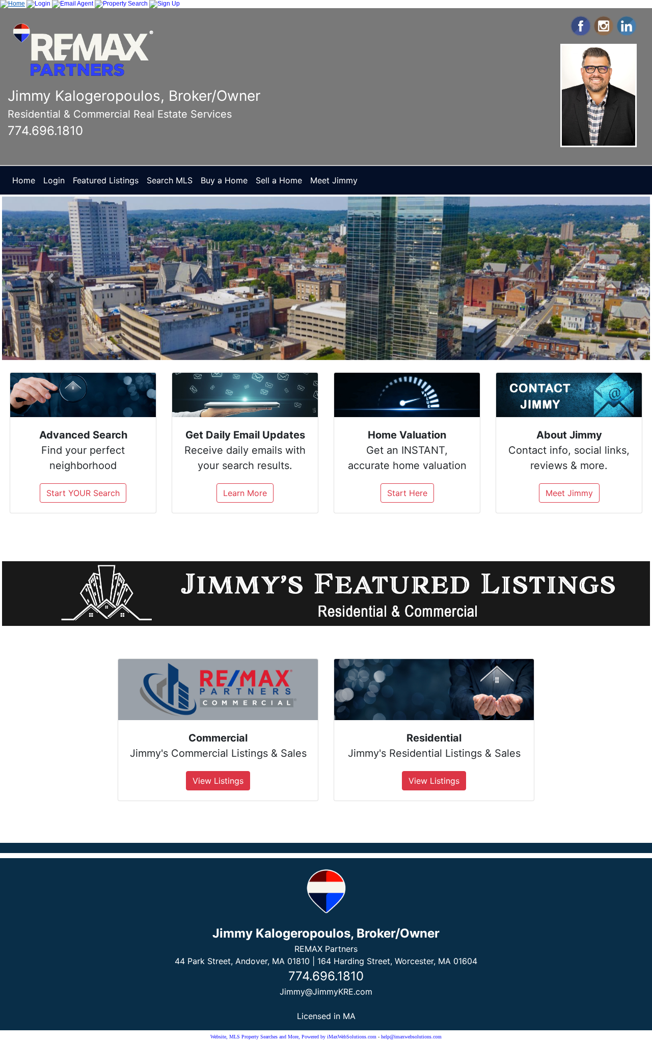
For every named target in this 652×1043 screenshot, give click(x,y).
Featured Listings (106, 180)
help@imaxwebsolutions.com (411, 1036)
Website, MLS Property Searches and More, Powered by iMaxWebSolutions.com (293, 1036)
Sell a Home (279, 180)
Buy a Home (224, 180)
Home (23, 180)
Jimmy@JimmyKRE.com (326, 991)
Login (54, 180)
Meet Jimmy (334, 180)
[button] (50, 278)
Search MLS (170, 180)
